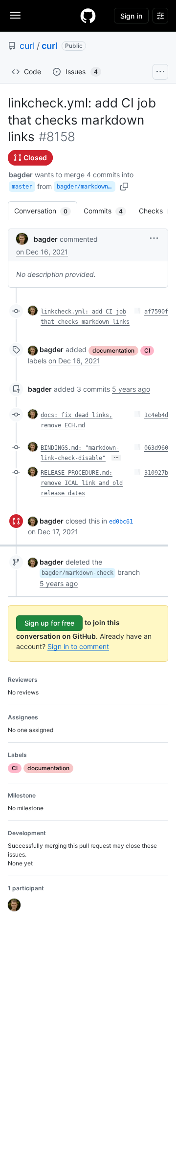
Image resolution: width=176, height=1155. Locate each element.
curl (27, 46)
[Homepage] (88, 15)
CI (147, 350)
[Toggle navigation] (15, 15)
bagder (21, 174)
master (22, 186)
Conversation (45, 211)
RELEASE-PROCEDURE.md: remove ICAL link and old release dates (82, 483)
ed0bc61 (121, 521)
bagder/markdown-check (86, 186)
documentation (113, 350)
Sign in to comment (78, 646)
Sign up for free (49, 623)
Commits (108, 211)
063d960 (156, 447)
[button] (154, 238)
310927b (156, 472)
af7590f (156, 311)
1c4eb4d (156, 415)
